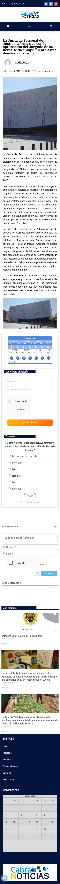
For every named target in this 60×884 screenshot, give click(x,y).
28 (37, 836)
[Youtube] (56, 4)
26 (22, 836)
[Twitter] (51, 4)
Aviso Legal (8, 779)
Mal (14, 482)
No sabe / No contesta (24, 455)
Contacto (7, 773)
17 (6, 829)
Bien (14, 469)
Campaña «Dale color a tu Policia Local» (22, 635)
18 (14, 829)
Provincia (7, 752)
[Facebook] (46, 4)
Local (5, 746)
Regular (16, 475)
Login (55, 526)
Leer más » (5, 644)
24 (6, 836)
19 (22, 829)
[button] (29, 25)
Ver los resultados (30, 502)
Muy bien (17, 462)
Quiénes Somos (10, 766)
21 (37, 829)
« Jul (5, 850)
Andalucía (7, 759)
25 (14, 836)
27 (30, 836)
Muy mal (17, 488)
